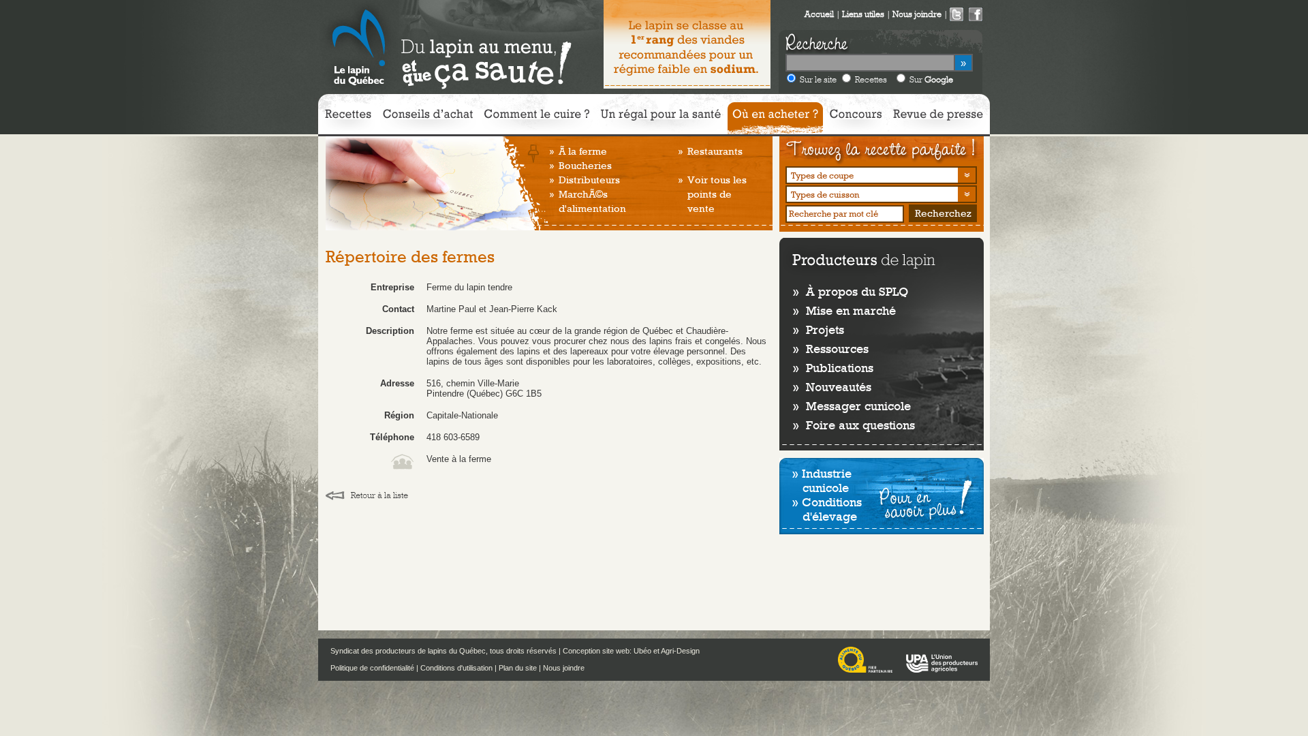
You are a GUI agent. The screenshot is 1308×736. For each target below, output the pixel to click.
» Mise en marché (844, 310)
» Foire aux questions (854, 425)
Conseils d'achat (428, 118)
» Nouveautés (832, 387)
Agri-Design (680, 651)
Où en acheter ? (775, 118)
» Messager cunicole (852, 406)
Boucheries (585, 165)
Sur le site (818, 79)
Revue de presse (938, 118)
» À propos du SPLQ (850, 291)
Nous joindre (564, 668)
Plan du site (518, 668)
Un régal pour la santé (661, 118)
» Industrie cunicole (822, 480)
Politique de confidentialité (372, 668)
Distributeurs (589, 180)
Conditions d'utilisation (456, 668)
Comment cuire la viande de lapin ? (537, 118)
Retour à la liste (379, 495)
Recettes (871, 79)
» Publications (833, 368)
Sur (931, 79)
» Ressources (831, 348)
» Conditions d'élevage (827, 509)
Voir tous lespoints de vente (717, 194)
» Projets (818, 329)
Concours (855, 118)
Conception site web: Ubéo (607, 651)
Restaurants (715, 151)
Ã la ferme (583, 151)
